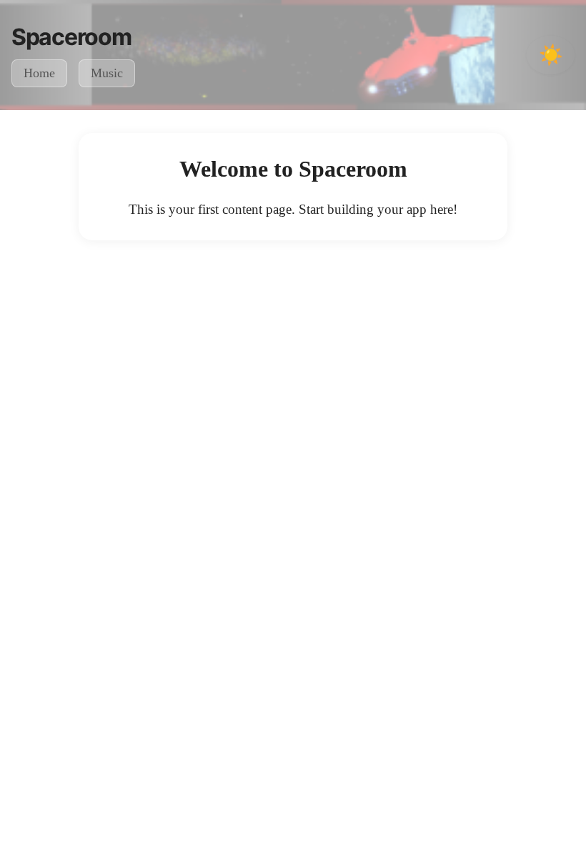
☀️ (551, 55)
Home (39, 73)
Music (107, 73)
